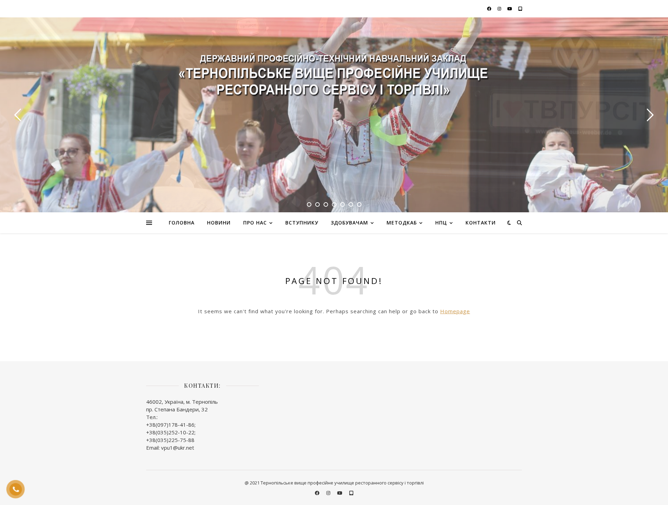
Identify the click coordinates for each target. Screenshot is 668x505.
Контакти (481, 222)
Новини (219, 222)
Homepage (455, 311)
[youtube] (510, 8)
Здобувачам (349, 222)
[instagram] (500, 8)
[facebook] (489, 8)
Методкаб (402, 222)
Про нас (255, 222)
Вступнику (301, 222)
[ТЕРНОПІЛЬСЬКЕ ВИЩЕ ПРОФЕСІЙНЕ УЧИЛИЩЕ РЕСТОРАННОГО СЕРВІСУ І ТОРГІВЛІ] (334, 77)
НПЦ (441, 222)
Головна (181, 222)
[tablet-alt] (520, 8)
